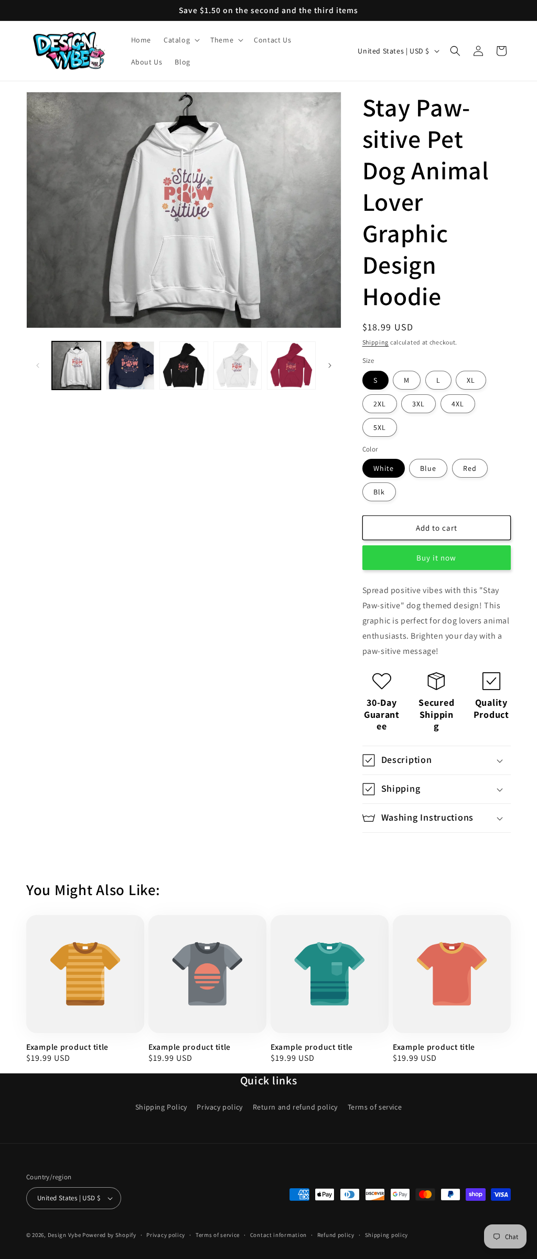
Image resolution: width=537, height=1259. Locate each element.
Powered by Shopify (109, 1235)
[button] (180, 40)
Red (470, 468)
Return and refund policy (295, 1107)
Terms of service (375, 1107)
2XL (379, 403)
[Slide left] (37, 365)
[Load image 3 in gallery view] (183, 365)
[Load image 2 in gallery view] (130, 365)
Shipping (375, 342)
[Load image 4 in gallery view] (237, 365)
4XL (458, 403)
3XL (418, 403)
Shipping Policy (161, 1107)
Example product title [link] (67, 1047)
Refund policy (336, 1235)
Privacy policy (219, 1107)
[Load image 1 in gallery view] (76, 365)
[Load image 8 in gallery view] (291, 365)
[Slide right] (329, 365)
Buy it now (436, 558)
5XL (379, 427)
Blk (379, 492)
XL (471, 380)
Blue (428, 468)
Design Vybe (64, 1235)
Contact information (278, 1235)
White (383, 468)
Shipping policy (387, 1235)
